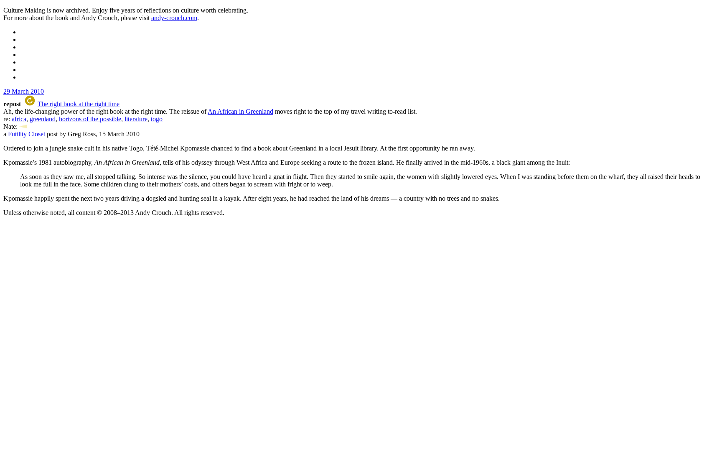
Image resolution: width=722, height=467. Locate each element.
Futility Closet (26, 134)
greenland (43, 118)
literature (136, 118)
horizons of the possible (90, 118)
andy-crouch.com (174, 17)
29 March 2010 (23, 91)
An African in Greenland (240, 111)
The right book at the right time (78, 103)
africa (19, 118)
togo (157, 118)
